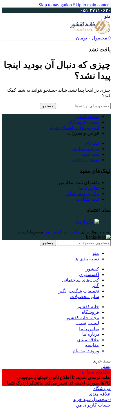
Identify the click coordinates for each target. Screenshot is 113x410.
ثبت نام (92, 143)
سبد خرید (90, 154)
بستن (106, 366)
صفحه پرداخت (85, 159)
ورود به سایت (86, 148)
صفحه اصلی (87, 116)
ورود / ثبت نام (86, 350)
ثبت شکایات (87, 199)
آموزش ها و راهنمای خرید (74, 127)
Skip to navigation (56, 4)
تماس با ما (89, 188)
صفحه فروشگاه (84, 121)
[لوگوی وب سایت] (90, 32)
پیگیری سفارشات (82, 193)
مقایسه (92, 345)
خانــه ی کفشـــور (62, 231)
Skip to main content (92, 4)
